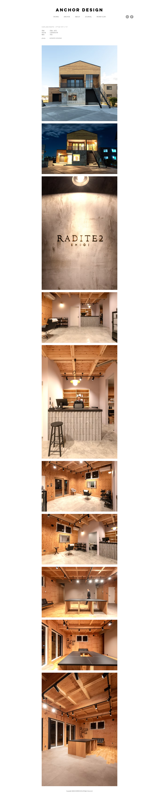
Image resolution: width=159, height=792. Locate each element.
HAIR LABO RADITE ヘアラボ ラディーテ (55, 27)
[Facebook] (131, 16)
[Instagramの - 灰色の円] (127, 16)
